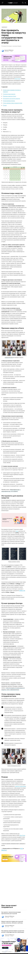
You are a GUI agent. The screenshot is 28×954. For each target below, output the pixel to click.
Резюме (5, 105)
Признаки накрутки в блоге (9, 96)
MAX (21, 848)
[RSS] (25, 2)
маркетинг (4, 27)
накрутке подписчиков (20, 786)
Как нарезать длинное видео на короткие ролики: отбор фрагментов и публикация (12, 931)
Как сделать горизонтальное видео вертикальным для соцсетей (11, 912)
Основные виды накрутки (9, 94)
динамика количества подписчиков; (12, 814)
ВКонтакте (4, 850)
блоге (17, 531)
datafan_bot (22, 590)
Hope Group (17, 78)
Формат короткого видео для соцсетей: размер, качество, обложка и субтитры (12, 922)
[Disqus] (14, 885)
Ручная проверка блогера (9, 100)
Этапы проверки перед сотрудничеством (12, 103)
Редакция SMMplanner (8, 50)
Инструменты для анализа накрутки (11, 98)
